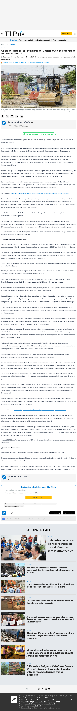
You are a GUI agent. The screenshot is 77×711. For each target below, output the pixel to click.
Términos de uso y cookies (65, 700)
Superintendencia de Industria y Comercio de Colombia (37, 704)
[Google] (55, 512)
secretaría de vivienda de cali (18, 504)
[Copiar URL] (21, 116)
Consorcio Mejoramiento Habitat (14, 506)
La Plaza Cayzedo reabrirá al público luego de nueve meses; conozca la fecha (40, 410)
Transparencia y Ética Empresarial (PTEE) (46, 702)
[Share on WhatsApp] (12, 116)
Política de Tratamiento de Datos (22, 493)
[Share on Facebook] (2, 116)
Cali (6, 504)
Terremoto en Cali (26, 40)
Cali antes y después (42, 40)
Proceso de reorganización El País (30, 706)
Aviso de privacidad (49, 700)
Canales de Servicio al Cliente (41, 698)
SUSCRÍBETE (66, 34)
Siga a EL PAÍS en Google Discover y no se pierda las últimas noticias (26, 62)
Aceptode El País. (23, 493)
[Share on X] (7, 116)
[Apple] (69, 512)
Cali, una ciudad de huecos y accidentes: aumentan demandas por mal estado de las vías (39, 193)
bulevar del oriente (35, 504)
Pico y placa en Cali (60, 40)
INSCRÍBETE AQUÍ (38, 497)
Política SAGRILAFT (25, 702)
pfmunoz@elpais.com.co (52, 708)
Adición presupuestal (49, 504)
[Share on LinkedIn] (16, 116)
